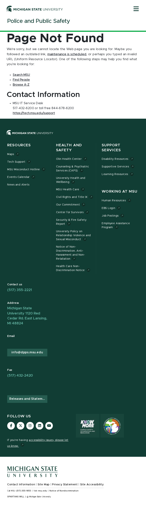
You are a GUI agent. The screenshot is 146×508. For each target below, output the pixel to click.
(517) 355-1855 (23, 491)
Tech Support (16, 162)
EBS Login (108, 208)
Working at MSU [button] (119, 191)
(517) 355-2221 (19, 290)
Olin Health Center (69, 159)
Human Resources (114, 200)
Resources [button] (19, 145)
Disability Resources (115, 159)
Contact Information (21, 484)
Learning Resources (115, 174)
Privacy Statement (65, 484)
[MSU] (30, 136)
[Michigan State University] (35, 8)
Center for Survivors (70, 212)
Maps (10, 154)
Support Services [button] (111, 147)
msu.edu (42, 491)
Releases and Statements (28, 398)
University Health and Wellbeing (70, 180)
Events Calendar (18, 177)
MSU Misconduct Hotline (23, 169)
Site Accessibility (92, 484)
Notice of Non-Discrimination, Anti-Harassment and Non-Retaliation (70, 253)
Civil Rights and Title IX (72, 197)
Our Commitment (68, 204)
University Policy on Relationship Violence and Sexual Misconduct (73, 235)
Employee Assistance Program (116, 225)
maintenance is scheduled (66, 54)
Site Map (44, 484)
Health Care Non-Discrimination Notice (70, 268)
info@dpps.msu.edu (27, 352)
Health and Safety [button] (69, 147)
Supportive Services (115, 166)
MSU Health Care (67, 189)
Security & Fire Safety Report (71, 222)
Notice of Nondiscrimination (64, 491)
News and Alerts (18, 184)
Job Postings (110, 215)
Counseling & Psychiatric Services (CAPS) (72, 168)
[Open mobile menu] (136, 9)
